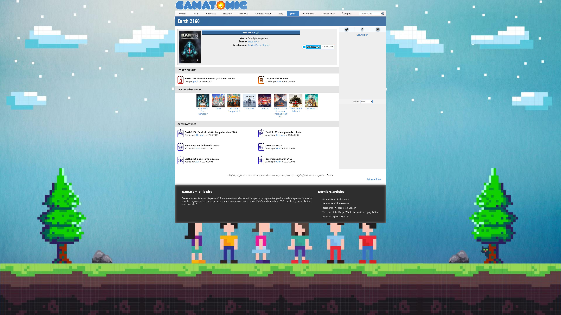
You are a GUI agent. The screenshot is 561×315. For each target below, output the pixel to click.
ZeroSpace (249, 108)
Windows (313, 47)
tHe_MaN (199, 135)
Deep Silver (253, 41)
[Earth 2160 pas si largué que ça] (180, 160)
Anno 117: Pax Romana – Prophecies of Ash (280, 112)
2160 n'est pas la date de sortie (202, 145)
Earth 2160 (189, 21)
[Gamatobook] (362, 29)
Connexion (362, 34)
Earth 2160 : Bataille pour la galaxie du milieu (210, 78)
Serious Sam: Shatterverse (335, 203)
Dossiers (227, 13)
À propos (346, 13)
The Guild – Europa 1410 (234, 110)
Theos (218, 108)
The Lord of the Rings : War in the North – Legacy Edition (350, 212)
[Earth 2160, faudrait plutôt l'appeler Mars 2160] (180, 133)
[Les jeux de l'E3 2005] (261, 80)
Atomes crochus (263, 13)
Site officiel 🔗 (251, 32)
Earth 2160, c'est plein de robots (283, 132)
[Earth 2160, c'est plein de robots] (261, 133)
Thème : (356, 101)
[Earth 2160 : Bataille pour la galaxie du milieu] (180, 80)
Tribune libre (328, 13)
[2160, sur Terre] (261, 147)
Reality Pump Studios (258, 44)
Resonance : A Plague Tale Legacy (339, 207)
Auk (279, 81)
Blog (281, 13)
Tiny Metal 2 (311, 108)
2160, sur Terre (273, 145)
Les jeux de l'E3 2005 (276, 78)
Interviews (211, 13)
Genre (243, 38)
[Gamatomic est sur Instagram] (378, 29)
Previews (243, 13)
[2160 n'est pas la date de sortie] (180, 147)
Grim (197, 148)
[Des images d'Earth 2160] (261, 160)
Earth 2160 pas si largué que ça (202, 158)
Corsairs (265, 108)
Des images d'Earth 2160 (278, 158)
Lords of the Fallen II (296, 110)
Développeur (240, 44)
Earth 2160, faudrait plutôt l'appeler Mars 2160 (211, 132)
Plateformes (308, 13)
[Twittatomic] (347, 29)
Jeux (292, 13)
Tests (195, 13)
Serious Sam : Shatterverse (335, 198)
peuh (195, 81)
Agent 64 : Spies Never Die (335, 216)
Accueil (182, 13)
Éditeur (243, 41)
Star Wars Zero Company (203, 111)
